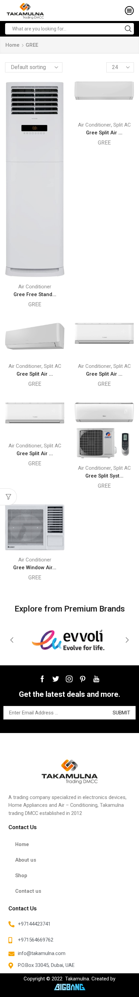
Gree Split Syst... (104, 476)
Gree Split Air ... (104, 133)
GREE (34, 304)
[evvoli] (69, 640)
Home (12, 45)
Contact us (28, 891)
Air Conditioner (34, 287)
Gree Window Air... (34, 567)
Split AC (122, 125)
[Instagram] (69, 678)
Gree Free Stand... (34, 294)
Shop (21, 875)
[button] (12, 640)
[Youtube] (96, 678)
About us (25, 860)
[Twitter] (55, 678)
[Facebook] (42, 678)
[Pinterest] (82, 678)
